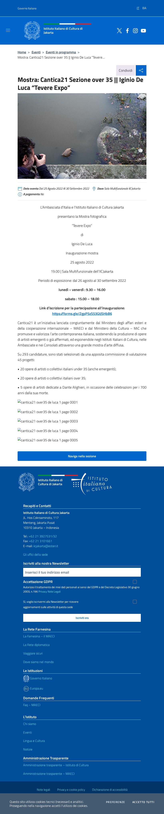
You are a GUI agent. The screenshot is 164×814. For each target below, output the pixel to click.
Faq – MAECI (31, 704)
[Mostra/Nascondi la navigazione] (8, 30)
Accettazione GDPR (38, 581)
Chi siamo (29, 723)
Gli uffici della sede (35, 554)
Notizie (27, 749)
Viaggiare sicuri (33, 653)
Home (22, 52)
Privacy (42, 591)
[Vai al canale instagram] (134, 30)
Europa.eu (36, 688)
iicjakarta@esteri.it (45, 546)
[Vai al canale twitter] (118, 30)
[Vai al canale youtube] (142, 30)
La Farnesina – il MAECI (39, 636)
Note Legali (54, 591)
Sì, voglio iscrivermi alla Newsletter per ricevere (50, 601)
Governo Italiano (27, 8)
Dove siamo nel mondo (38, 661)
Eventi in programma (61, 52)
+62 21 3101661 (40, 541)
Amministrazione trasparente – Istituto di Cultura (56, 765)
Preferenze (115, 802)
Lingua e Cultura (34, 740)
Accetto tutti (143, 802)
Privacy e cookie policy (71, 789)
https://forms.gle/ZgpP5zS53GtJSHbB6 (82, 313)
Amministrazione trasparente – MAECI (49, 773)
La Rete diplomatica (36, 644)
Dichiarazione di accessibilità (109, 789)
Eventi (36, 52)
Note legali (43, 789)
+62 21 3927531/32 (43, 536)
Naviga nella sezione (82, 456)
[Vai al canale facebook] (126, 30)
